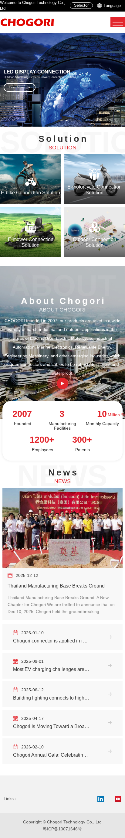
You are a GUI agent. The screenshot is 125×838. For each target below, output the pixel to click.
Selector (81, 5)
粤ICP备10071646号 (62, 828)
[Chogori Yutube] (118, 799)
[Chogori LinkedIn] (100, 799)
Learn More (45, 86)
